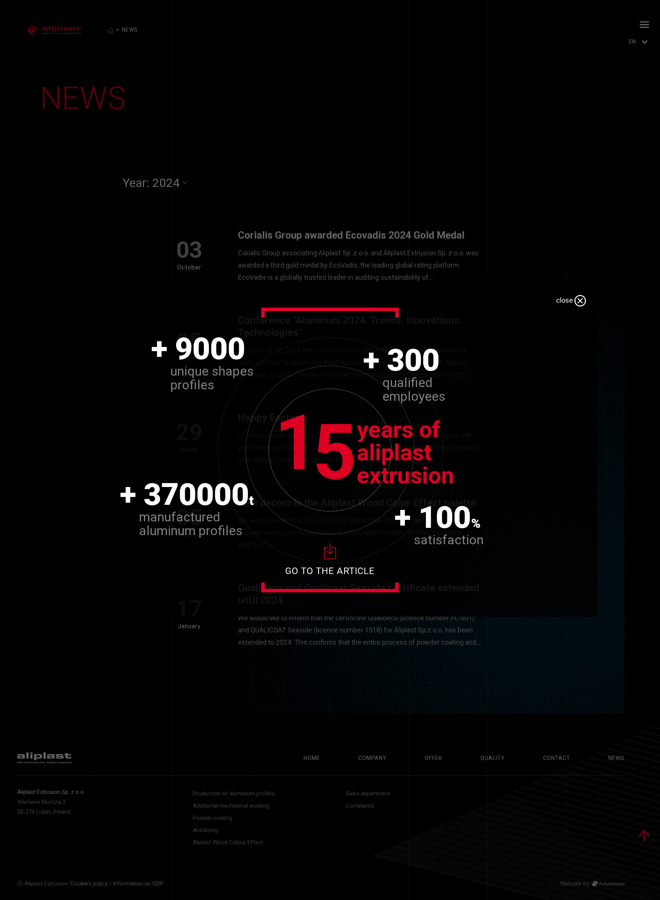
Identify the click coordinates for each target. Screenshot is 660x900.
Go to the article (330, 571)
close (565, 300)
